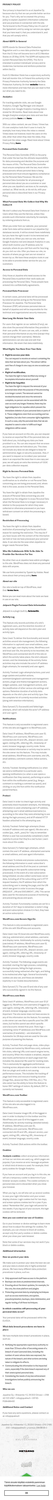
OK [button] (26, 1493)
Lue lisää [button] (41, 1485)
